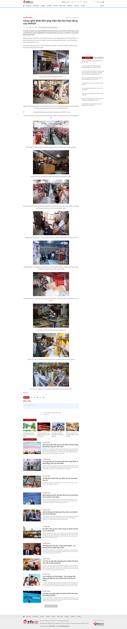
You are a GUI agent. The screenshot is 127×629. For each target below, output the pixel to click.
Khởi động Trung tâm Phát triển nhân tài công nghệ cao (58, 434)
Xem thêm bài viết (51, 606)
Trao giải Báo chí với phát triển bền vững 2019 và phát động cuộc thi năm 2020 (60, 462)
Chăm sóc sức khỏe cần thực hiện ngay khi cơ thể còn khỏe (72, 434)
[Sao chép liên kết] (33, 27)
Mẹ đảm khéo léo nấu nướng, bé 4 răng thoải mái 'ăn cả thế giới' (91, 104)
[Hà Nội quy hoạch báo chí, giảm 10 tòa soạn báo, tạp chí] (32, 482)
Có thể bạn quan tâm (30, 420)
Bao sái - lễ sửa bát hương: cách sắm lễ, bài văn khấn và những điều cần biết (92, 99)
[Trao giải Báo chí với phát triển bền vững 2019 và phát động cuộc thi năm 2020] (32, 465)
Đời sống (28, 5)
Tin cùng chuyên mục (30, 439)
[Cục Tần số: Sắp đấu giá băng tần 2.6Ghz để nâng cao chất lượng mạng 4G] (32, 564)
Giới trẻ (55, 5)
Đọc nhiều (87, 57)
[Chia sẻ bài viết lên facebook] (24, 27)
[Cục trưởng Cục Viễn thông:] (32, 580)
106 (86, 89)
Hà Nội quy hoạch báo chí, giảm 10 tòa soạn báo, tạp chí (60, 479)
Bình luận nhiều (98, 57)
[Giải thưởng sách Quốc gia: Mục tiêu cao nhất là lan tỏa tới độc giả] (32, 515)
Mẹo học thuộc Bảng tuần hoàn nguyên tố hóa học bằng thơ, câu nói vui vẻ (92, 78)
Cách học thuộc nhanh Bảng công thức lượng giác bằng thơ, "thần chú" (91, 66)
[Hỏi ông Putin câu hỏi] (32, 549)
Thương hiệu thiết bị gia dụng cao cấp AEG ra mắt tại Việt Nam (43, 434)
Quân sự (76, 5)
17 (100, 67)
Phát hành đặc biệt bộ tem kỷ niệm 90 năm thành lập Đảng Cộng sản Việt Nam (61, 446)
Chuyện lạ (69, 5)
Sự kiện (83, 5)
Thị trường (36, 5)
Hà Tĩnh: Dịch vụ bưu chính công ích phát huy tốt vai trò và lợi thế (60, 530)
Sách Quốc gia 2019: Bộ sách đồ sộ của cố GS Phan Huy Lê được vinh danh (60, 496)
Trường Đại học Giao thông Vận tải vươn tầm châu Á (29, 434)
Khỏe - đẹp (62, 5)
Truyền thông (27, 17)
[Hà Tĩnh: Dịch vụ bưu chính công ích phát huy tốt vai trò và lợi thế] (32, 532)
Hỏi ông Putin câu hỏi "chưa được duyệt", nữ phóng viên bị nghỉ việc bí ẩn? (59, 547)
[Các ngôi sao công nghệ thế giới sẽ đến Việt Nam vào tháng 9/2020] (32, 597)
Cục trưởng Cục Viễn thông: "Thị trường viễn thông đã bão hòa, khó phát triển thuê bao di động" (59, 578)
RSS (103, 5)
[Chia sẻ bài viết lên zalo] (27, 27)
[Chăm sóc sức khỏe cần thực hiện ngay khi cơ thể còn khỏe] (72, 427)
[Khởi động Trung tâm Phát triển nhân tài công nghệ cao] (58, 427)
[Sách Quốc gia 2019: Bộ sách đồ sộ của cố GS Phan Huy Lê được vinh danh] (32, 498)
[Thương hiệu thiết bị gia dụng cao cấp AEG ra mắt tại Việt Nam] (43, 427)
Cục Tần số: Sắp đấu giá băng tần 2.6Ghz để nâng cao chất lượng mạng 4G (60, 562)
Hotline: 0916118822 (77, 2)
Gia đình (49, 5)
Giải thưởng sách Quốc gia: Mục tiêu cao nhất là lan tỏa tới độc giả (60, 513)
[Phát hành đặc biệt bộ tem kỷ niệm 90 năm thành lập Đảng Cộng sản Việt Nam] (32, 448)
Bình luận (26, 397)
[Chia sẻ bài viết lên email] (30, 27)
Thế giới (43, 5)
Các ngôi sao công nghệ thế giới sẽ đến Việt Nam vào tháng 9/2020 (60, 594)
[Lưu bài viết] (36, 27)
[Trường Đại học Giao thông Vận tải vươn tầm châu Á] (29, 427)
